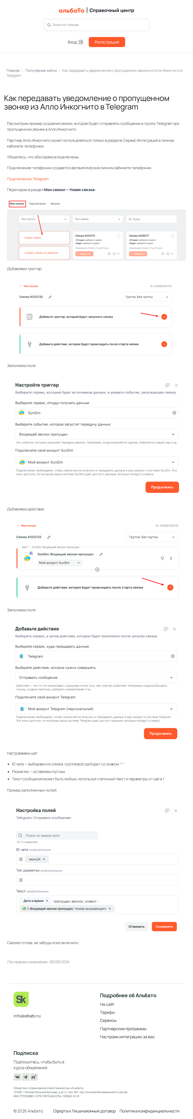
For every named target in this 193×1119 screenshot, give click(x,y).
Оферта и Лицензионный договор (84, 1111)
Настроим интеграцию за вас (127, 1036)
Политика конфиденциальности (149, 1111)
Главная (13, 70)
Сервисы (108, 1020)
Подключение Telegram (28, 178)
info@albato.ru (27, 1016)
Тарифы (107, 1012)
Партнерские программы (123, 1028)
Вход (72, 42)
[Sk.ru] (53, 999)
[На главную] (96, 10)
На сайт (107, 1004)
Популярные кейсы (41, 70)
